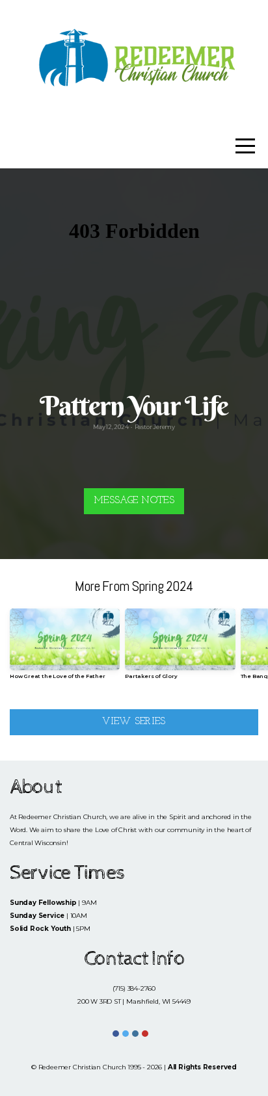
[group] (65, 649)
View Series (133, 722)
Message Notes (134, 501)
